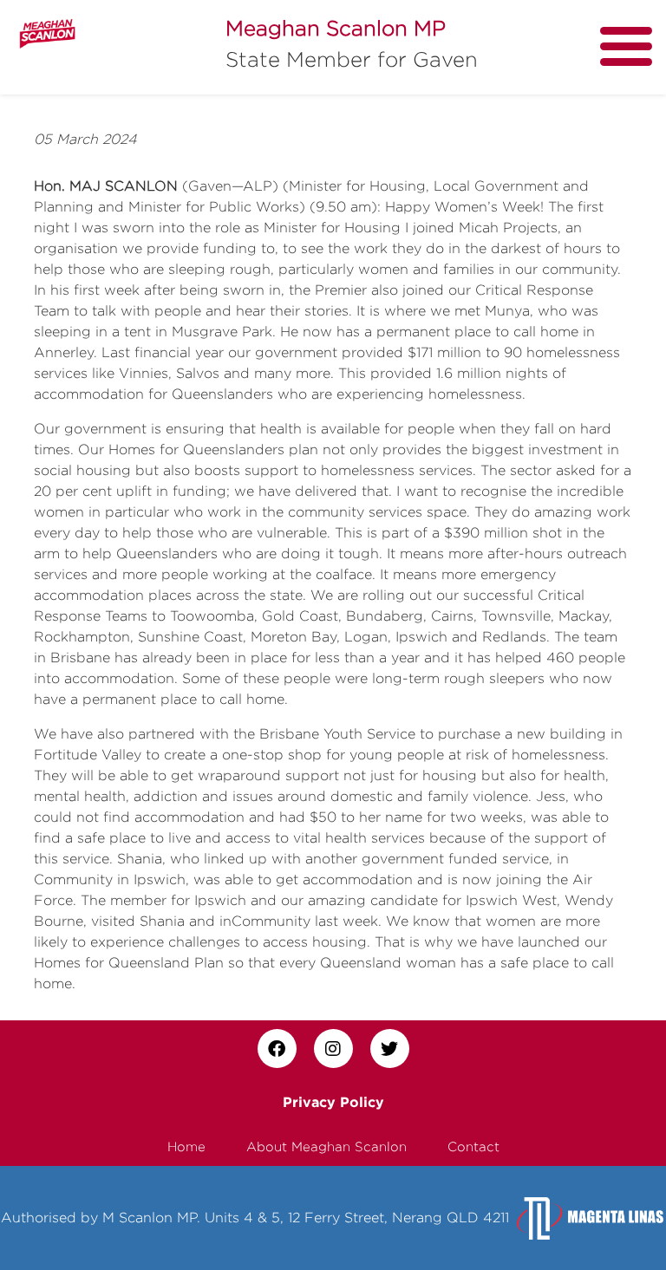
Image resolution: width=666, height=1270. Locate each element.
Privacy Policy (333, 1102)
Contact (473, 1146)
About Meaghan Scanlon (326, 1146)
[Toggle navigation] (626, 46)
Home (186, 1146)
